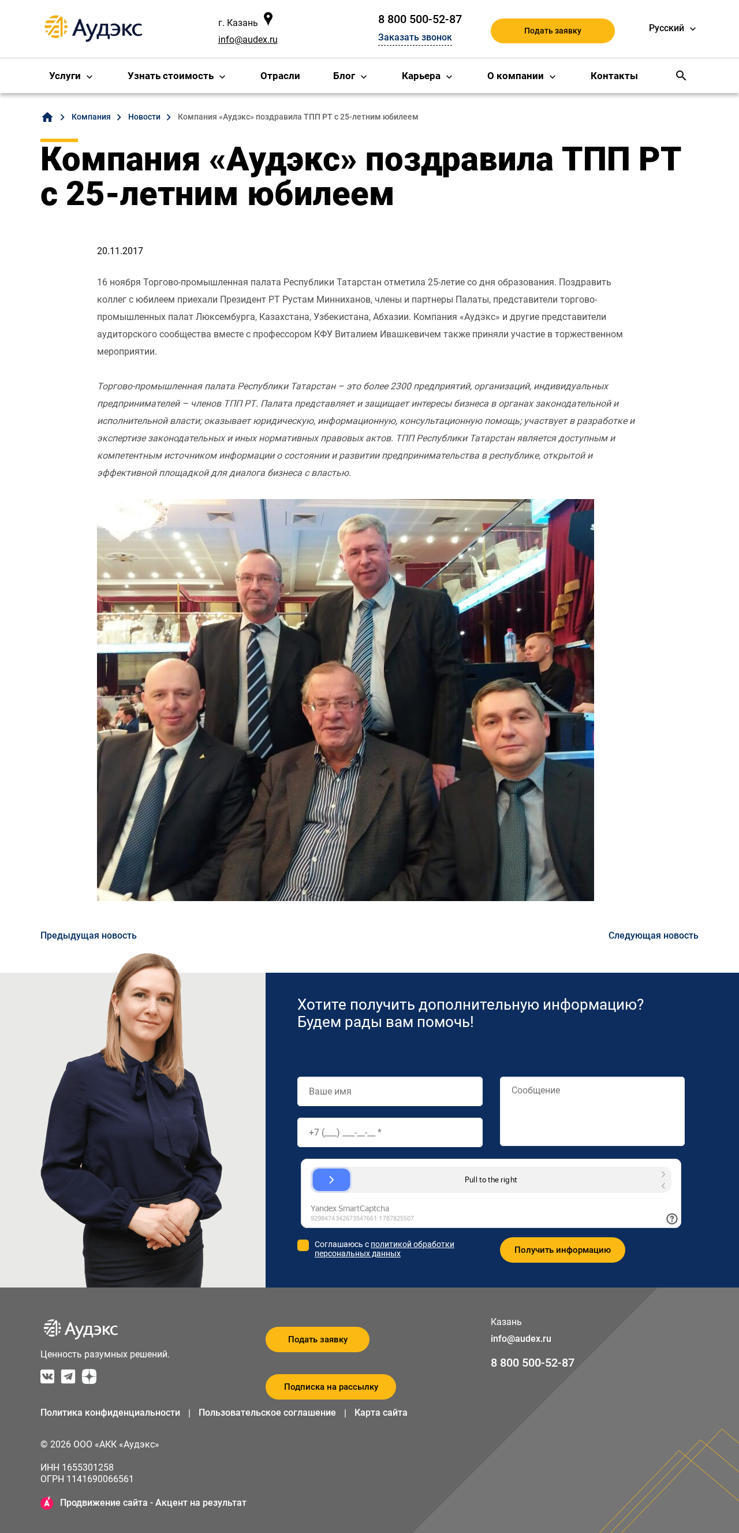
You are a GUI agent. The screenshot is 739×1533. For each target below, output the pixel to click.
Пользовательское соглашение (267, 1412)
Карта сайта (381, 1412)
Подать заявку (552, 30)
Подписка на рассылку (331, 1387)
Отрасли (280, 75)
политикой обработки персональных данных (384, 1249)
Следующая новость (654, 935)
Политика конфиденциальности (110, 1412)
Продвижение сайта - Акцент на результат (153, 1502)
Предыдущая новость (88, 935)
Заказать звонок (415, 37)
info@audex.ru (248, 39)
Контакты (614, 75)
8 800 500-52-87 (420, 19)
